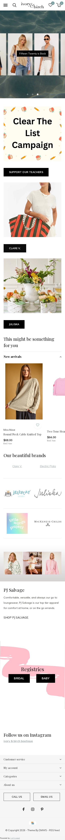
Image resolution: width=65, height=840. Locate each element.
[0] (58, 5)
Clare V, (15, 248)
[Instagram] (32, 809)
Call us (17, 796)
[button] (5, 5)
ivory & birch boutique (18, 741)
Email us (46, 796)
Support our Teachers (26, 172)
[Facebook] (24, 809)
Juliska (14, 324)
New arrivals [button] (12, 356)
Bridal (19, 678)
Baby (46, 678)
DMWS (43, 830)
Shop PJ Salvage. (16, 617)
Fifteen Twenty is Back (32, 53)
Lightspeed (15, 838)
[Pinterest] (42, 809)
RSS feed (54, 830)
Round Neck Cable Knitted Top (22, 434)
